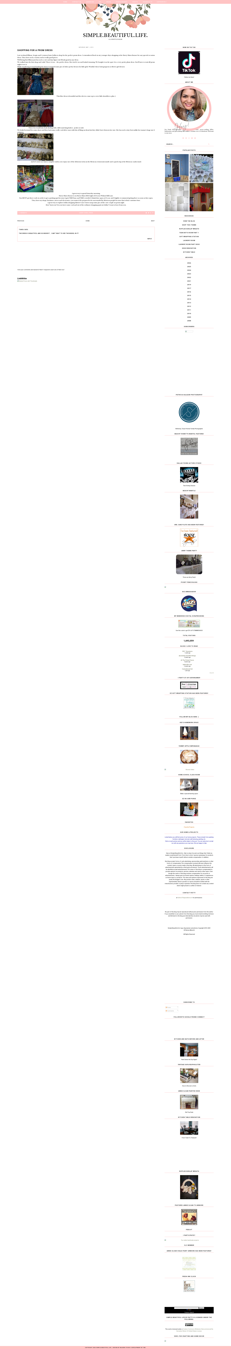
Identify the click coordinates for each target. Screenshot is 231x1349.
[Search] (209, 144)
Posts (169, 1007)
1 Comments (22, 212)
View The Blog (189, 221)
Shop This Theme (189, 225)
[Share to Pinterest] (152, 213)
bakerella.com (187, 664)
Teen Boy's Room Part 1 (189, 232)
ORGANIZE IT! (147, 2)
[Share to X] (148, 213)
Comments (170, 1011)
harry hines (83, 212)
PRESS (108, 2)
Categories (161, 2)
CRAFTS (135, 2)
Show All (212, 673)
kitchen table (189, 252)
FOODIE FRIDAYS (121, 2)
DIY (100, 2)
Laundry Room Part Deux (189, 244)
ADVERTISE (90, 2)
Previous (20, 221)
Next (153, 221)
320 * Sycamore (187, 651)
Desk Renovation (189, 248)
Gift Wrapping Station (189, 236)
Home (65, 2)
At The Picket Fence (187, 660)
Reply (150, 238)
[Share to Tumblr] (150, 213)
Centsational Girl (187, 669)
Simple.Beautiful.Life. (115, 35)
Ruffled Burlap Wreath (189, 229)
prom (91, 212)
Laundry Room (189, 240)
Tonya (21, 229)
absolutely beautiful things (187, 656)
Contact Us (76, 2)
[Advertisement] (189, 363)
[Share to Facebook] (146, 213)
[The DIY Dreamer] (189, 685)
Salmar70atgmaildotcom (185, 897)
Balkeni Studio (125, 1347)
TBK (144, 1347)
